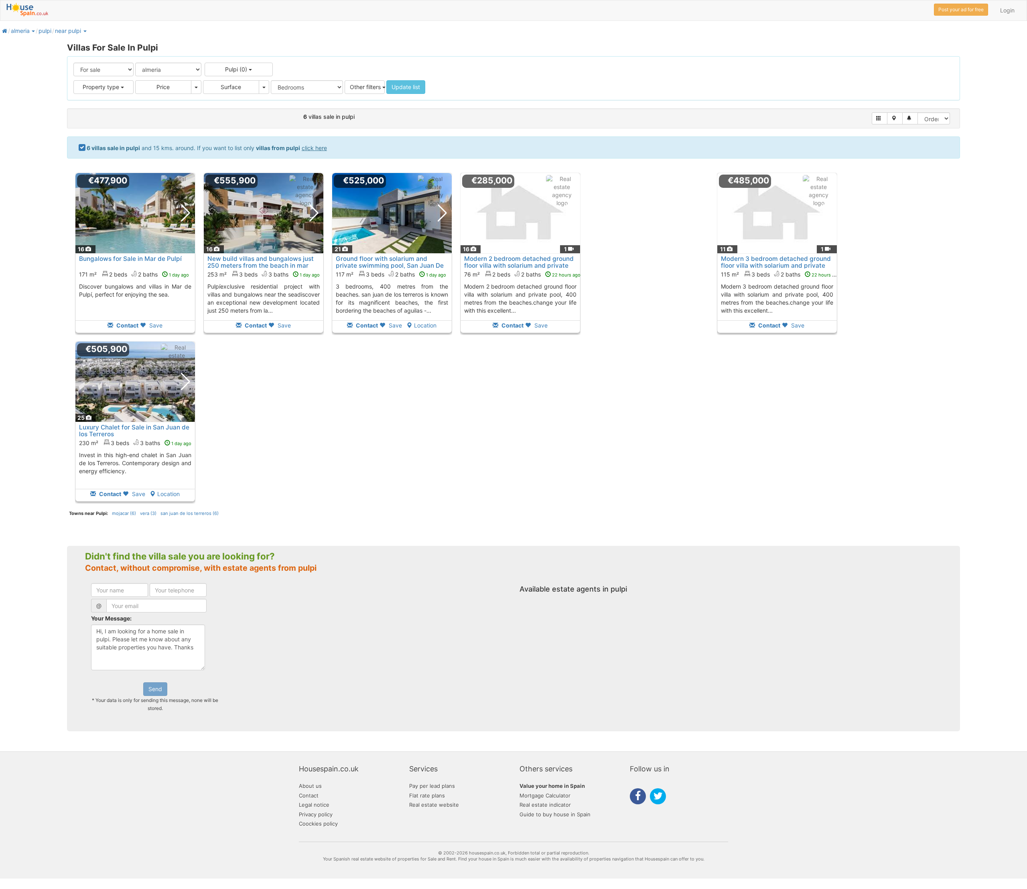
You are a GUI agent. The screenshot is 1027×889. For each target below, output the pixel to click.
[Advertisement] (649, 258)
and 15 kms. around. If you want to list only (207, 147)
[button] (33, 30)
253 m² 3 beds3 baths (263, 274)
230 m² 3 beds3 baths (135, 442)
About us (310, 786)
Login (1007, 10)
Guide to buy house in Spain (555, 814)
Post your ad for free (961, 9)
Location (425, 325)
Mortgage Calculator (545, 795)
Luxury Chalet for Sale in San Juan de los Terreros (134, 430)
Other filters (366, 86)
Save (155, 325)
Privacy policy (316, 814)
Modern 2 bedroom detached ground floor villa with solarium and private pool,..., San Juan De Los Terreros (519, 265)
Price (163, 86)
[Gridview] (879, 118)
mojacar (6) (124, 513)
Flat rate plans (427, 795)
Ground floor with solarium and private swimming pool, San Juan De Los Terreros (390, 265)
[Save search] (910, 118)
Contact (309, 795)
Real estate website (434, 805)
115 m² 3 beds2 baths (780, 274)
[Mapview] (895, 118)
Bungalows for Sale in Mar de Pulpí (130, 258)
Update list (406, 86)
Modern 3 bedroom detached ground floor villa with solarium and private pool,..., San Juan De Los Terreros (776, 265)
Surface (231, 86)
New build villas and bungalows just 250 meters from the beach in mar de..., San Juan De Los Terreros (260, 265)
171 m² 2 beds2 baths (134, 274)
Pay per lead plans (432, 786)
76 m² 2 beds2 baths (522, 274)
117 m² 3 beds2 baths (391, 274)
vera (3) (148, 513)
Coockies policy (318, 823)
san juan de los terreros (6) (189, 513)
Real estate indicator (545, 805)
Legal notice (314, 805)
